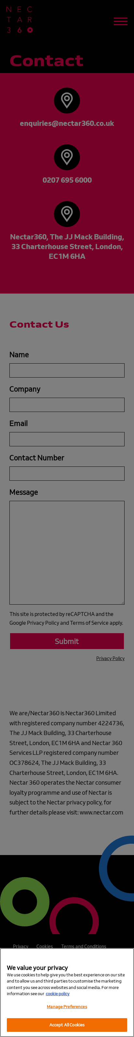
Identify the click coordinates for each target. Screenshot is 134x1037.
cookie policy (58, 993)
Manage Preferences (67, 1006)
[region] (67, 992)
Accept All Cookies (67, 1024)
